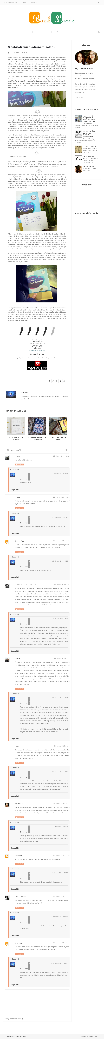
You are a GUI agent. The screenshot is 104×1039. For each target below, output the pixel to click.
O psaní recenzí (89, 146)
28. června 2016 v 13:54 (61, 943)
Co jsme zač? (88, 166)
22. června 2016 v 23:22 (61, 541)
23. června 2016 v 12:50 (61, 855)
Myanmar (24, 479)
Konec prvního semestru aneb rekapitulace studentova (89, 134)
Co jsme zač (26, 32)
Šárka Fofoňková (22, 897)
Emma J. (18, 497)
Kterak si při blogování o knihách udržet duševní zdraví (89, 118)
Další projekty (60, 32)
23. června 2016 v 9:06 (61, 584)
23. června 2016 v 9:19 (60, 561)
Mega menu (75, 32)
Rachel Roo (19, 541)
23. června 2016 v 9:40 (60, 772)
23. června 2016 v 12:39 (60, 826)
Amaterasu (19, 804)
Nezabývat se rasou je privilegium (37, 438)
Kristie (17, 659)
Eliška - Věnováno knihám (25, 585)
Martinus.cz (55, 358)
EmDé (17, 456)
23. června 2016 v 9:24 (60, 698)
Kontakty (34, 2)
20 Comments (28, 53)
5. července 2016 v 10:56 (59, 916)
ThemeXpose (92, 1036)
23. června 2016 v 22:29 (61, 896)
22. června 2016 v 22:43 (60, 473)
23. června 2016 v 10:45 (61, 803)
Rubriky (24, 2)
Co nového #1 (88, 156)
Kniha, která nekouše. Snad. (58, 438)
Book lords (22, 1036)
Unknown (18, 856)
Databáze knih (33, 350)
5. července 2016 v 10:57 (59, 963)
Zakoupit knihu (37, 354)
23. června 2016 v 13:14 (60, 873)
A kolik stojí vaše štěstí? (16, 438)
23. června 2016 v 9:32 (61, 746)
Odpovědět (19, 464)
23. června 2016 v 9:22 (60, 618)
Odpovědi (15, 469)
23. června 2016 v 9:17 (61, 658)
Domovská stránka (10, 2)
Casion (18, 746)
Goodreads (42, 350)
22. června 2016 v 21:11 (61, 456)
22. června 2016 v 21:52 (61, 497)
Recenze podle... (41, 32)
